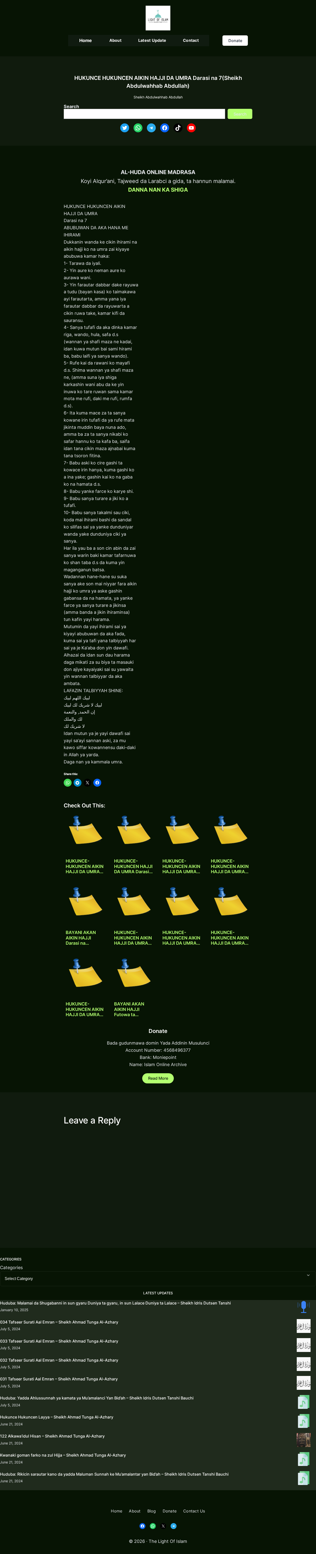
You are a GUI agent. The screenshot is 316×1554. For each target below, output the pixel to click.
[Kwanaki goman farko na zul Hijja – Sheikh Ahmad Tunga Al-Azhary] (304, 1460)
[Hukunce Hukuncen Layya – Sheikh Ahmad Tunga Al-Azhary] (304, 1422)
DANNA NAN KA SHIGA (158, 189)
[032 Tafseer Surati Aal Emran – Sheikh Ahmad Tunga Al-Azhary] (304, 1365)
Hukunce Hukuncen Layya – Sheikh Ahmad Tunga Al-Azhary (56, 1417)
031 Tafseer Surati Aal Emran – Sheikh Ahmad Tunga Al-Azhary (59, 1378)
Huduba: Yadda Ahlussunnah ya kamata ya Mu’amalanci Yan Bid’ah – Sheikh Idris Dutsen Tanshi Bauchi (97, 1397)
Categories (11, 1267)
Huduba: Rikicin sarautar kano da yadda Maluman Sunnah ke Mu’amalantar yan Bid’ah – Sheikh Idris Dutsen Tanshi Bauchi (114, 1474)
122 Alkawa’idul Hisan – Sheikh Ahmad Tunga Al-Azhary (52, 1436)
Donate (235, 40)
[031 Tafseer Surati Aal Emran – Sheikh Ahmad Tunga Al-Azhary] (304, 1384)
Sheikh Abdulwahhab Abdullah (158, 97)
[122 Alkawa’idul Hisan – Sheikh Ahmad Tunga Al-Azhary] (304, 1441)
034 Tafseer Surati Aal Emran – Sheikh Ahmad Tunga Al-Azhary (59, 1322)
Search (71, 106)
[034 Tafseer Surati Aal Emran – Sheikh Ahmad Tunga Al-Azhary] (304, 1327)
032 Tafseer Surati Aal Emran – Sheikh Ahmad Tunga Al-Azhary (59, 1360)
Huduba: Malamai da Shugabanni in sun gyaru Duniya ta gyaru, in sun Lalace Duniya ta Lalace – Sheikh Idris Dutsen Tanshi (115, 1303)
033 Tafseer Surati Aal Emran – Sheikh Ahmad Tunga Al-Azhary (59, 1341)
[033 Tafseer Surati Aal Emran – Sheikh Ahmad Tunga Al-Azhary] (304, 1346)
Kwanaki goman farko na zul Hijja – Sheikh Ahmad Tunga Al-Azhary (63, 1455)
